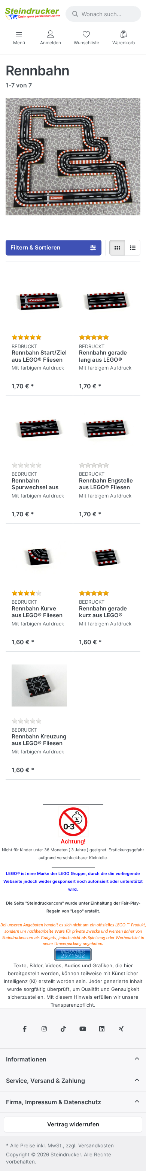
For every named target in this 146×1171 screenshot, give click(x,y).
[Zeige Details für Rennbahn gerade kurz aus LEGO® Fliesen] (106, 557)
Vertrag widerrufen (73, 1124)
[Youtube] (82, 1029)
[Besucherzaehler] (73, 954)
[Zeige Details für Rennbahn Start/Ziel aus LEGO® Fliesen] (39, 301)
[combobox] (103, 14)
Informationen (26, 1059)
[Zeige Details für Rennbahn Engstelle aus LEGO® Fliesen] (106, 429)
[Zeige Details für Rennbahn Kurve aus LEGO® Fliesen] (39, 557)
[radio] (117, 248)
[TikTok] (63, 1029)
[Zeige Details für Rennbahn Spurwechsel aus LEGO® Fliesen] (39, 429)
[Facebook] (24, 1029)
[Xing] (121, 1029)
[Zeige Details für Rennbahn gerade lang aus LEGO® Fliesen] (106, 301)
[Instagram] (44, 1029)
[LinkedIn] (102, 1029)
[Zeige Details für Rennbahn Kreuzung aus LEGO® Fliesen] (39, 685)
